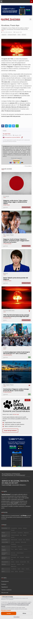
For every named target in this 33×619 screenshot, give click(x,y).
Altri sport (21, 571)
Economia (4, 528)
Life (29, 357)
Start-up (28, 539)
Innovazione (5, 561)
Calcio (12, 571)
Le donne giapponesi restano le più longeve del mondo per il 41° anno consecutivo (16, 352)
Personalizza (16, 616)
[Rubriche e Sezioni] (1, 1)
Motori (16, 571)
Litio (12, 559)
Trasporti (19, 564)
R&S (28, 561)
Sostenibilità (13, 546)
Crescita (20, 528)
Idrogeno (22, 557)
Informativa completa (6, 610)
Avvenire (6, 196)
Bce (21, 535)
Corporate (4, 539)
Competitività (14, 528)
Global (3, 532)
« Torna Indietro (28, 166)
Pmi (24, 539)
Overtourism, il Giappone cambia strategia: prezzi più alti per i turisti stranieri (16, 389)
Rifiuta (24, 613)
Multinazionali (14, 539)
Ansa (4, 347)
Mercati (12, 537)
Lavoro (12, 542)
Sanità (18, 568)
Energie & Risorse (4, 558)
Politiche (20, 549)
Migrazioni (26, 532)
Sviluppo (25, 528)
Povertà (12, 530)
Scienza (17, 561)
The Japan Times (6, 133)
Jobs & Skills (5, 542)
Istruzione (17, 542)
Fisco (12, 549)
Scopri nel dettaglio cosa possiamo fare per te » (14, 485)
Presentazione (5, 581)
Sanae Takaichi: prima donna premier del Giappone (15, 278)
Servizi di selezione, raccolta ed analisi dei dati (15, 482)
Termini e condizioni (6, 589)
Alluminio (27, 557)
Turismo (27, 568)
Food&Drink (13, 568)
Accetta (9, 613)
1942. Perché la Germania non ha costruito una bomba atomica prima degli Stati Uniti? (16, 315)
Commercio (20, 532)
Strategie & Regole (26, 207)
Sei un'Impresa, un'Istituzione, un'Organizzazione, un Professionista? (13, 474)
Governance (13, 532)
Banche (24, 535)
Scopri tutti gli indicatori (10, 430)
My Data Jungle (16, 414)
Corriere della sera (8, 310)
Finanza (25, 549)
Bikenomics (13, 566)
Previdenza (13, 544)
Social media (23, 561)
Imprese (20, 539)
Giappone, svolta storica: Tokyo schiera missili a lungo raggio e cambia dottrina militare (15, 202)
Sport (3, 571)
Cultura (22, 568)
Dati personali (4, 592)
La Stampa (23, 515)
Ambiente (20, 546)
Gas (18, 557)
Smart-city (13, 564)
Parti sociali (23, 542)
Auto (23, 564)
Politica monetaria (15, 535)
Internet (12, 561)
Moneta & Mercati (4, 536)
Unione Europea (19, 553)
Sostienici (3, 584)
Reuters (5, 273)
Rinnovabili (13, 557)
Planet (3, 546)
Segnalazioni (4, 587)
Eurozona (13, 553)
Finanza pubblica (4, 550)
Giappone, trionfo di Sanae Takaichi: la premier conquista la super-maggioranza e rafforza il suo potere (16, 241)
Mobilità (4, 564)
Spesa (16, 549)
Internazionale (14, 555)
